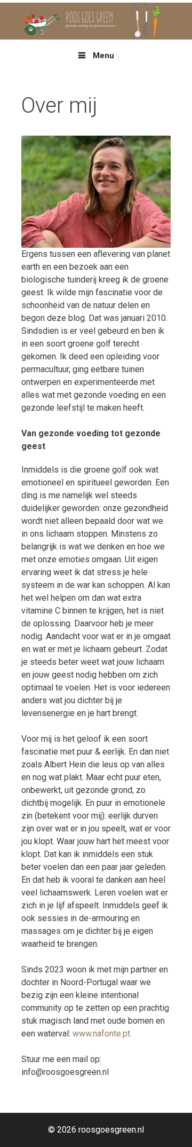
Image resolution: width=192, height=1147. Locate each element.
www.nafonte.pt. (102, 1033)
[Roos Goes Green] (96, 20)
